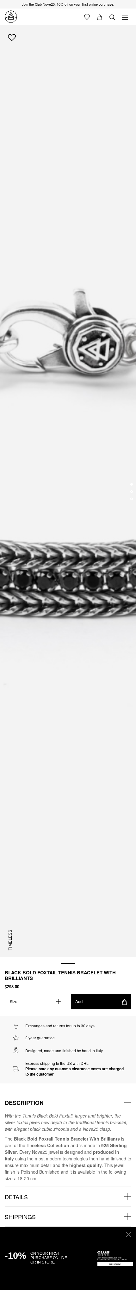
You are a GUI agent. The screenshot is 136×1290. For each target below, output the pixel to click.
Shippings (20, 1216)
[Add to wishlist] (12, 37)
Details (16, 1197)
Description (24, 1103)
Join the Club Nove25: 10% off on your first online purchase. (68, 4)
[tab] (68, 1102)
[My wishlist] (87, 16)
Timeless (10, 940)
